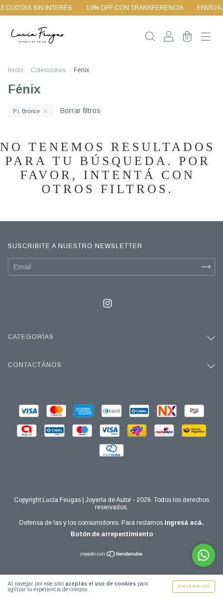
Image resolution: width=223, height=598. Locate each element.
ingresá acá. (184, 522)
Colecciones (48, 70)
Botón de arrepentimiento (112, 534)
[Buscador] (150, 37)
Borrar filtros (80, 110)
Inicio (15, 70)
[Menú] (206, 37)
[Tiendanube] (111, 555)
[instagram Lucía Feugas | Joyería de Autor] (107, 303)
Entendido (194, 586)
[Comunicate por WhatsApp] (203, 555)
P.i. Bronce (26, 111)
